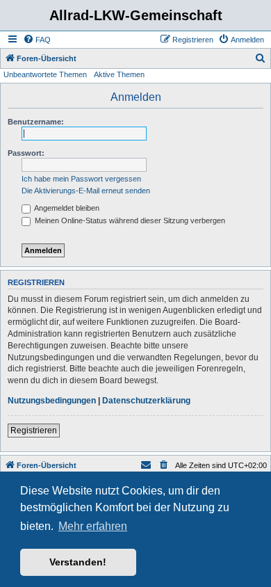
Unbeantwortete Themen (45, 74)
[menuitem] (37, 39)
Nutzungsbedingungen (52, 400)
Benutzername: (36, 122)
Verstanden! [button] (77, 562)
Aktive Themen (119, 74)
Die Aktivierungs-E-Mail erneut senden (86, 190)
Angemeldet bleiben (66, 208)
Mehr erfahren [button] (92, 526)
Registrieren (33, 430)
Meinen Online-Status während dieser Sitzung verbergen (129, 220)
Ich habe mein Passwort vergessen (81, 179)
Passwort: (26, 153)
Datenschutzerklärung (146, 400)
